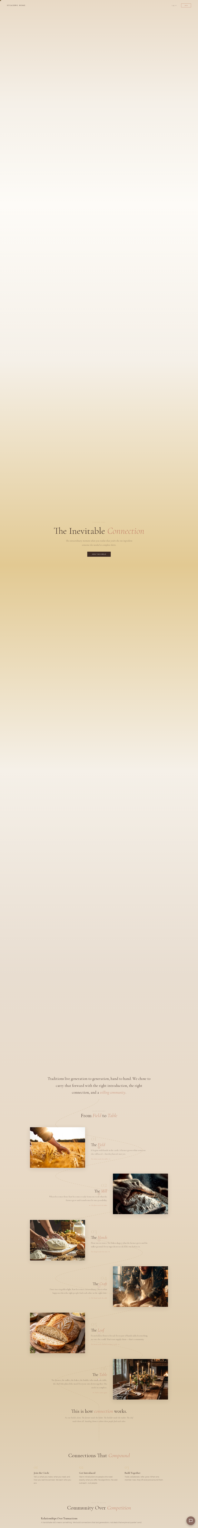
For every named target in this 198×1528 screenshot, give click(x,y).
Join (186, 5)
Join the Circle (99, 554)
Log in (174, 5)
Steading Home (16, 5)
